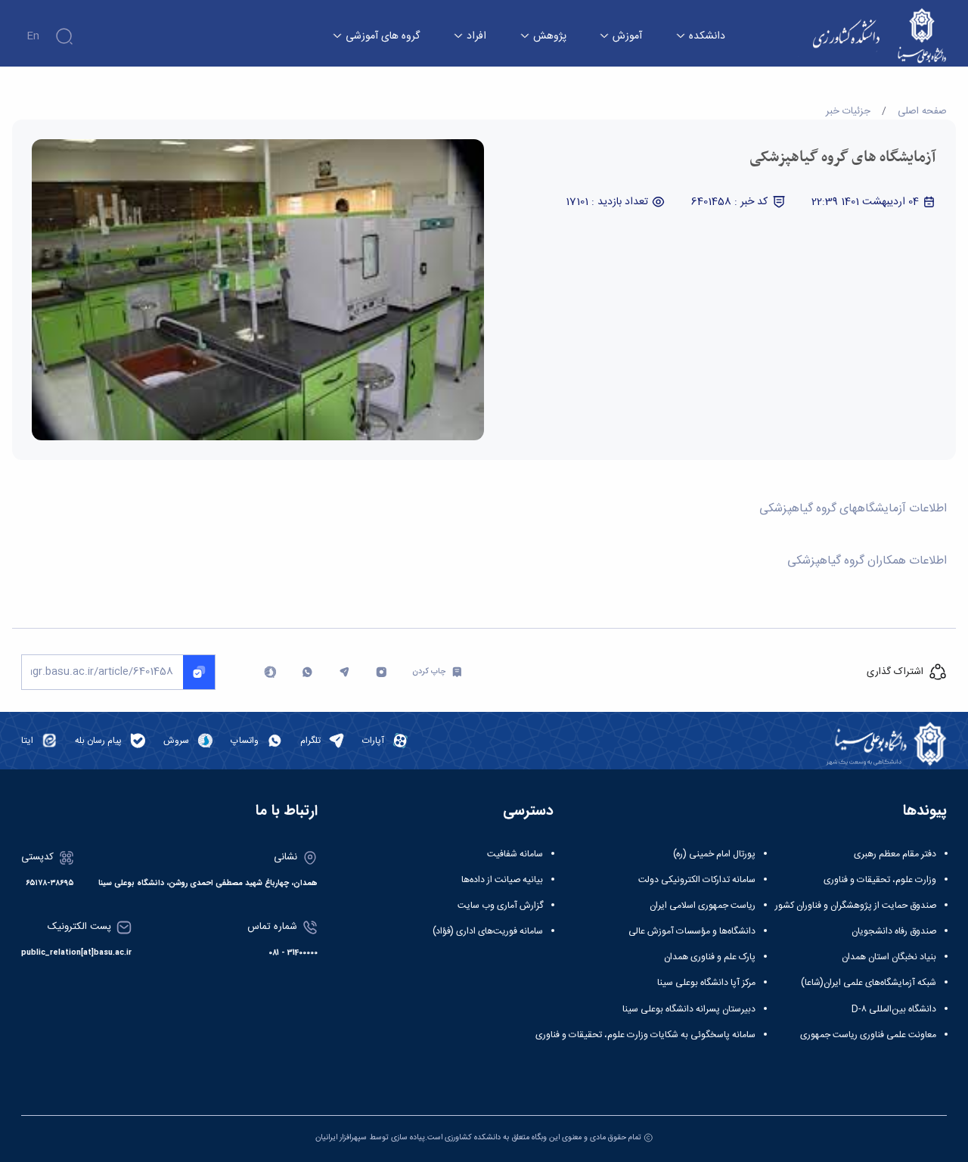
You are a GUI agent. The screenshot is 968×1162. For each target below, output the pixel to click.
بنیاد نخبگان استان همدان (889, 957)
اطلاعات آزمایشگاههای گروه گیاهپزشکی (851, 509)
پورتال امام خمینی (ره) (714, 854)
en (32, 36)
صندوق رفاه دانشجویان (894, 931)
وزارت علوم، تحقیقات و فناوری (880, 879)
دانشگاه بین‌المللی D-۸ (894, 1009)
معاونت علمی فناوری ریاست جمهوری (868, 1034)
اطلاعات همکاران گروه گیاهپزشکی (865, 561)
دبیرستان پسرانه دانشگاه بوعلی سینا (688, 1009)
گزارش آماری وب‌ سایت (500, 905)
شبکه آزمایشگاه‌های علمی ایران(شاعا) (868, 982)
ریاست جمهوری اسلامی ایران (702, 905)
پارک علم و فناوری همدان (709, 957)
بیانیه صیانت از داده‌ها (502, 879)
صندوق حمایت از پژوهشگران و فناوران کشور (855, 905)
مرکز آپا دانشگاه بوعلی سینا (706, 982)
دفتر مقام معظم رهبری (895, 854)
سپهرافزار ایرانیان (341, 1137)
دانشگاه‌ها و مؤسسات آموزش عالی (691, 931)
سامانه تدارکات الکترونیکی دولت (696, 879)
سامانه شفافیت (515, 854)
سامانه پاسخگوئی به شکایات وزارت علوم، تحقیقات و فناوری (645, 1034)
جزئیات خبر (848, 111)
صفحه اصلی (922, 111)
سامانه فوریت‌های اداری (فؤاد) (488, 931)
